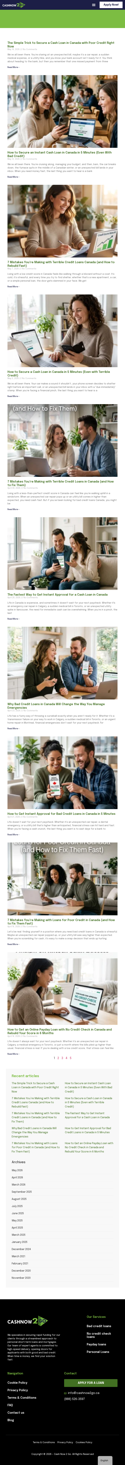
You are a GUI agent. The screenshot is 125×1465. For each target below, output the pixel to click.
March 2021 (18, 1256)
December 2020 (21, 1270)
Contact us (15, 1412)
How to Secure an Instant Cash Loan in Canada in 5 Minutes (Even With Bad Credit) (88, 1087)
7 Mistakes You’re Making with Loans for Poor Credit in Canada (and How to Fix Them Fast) (36, 1147)
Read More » (13, 67)
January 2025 (19, 1242)
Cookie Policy (17, 1382)
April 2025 (17, 1227)
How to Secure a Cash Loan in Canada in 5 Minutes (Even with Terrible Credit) (88, 1102)
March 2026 (18, 1184)
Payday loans (96, 1344)
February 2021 (20, 1263)
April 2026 (17, 1177)
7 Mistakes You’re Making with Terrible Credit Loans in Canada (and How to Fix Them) (36, 1117)
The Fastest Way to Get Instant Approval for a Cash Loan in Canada (57, 594)
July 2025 (17, 1206)
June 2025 (18, 1213)
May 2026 (17, 1170)
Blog (10, 1420)
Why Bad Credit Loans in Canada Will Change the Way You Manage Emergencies (34, 1132)
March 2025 (18, 1235)
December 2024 (21, 1249)
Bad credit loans (99, 1326)
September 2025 (22, 1192)
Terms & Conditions (21, 1397)
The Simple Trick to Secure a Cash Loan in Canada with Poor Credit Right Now (35, 1087)
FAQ (10, 1405)
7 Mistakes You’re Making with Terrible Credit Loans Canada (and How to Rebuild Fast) (36, 1102)
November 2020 (21, 1278)
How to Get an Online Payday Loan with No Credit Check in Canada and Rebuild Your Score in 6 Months (89, 1147)
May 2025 (17, 1220)
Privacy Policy (17, 1390)
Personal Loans (98, 1352)
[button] (93, 5)
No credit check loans (99, 1335)
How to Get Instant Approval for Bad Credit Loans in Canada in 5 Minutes (61, 814)
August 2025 (19, 1199)
